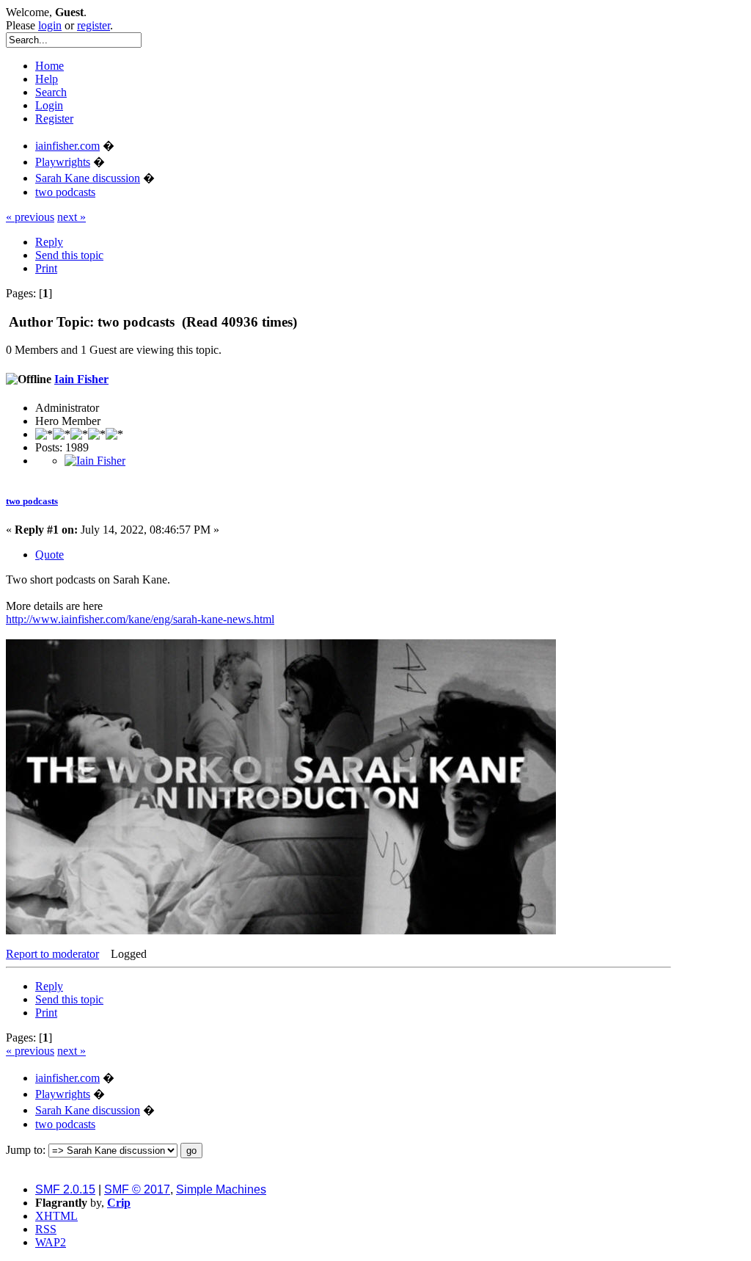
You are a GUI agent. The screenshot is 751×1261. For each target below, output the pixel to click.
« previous (30, 217)
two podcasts (32, 500)
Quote (49, 554)
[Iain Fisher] (95, 460)
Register (54, 118)
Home (49, 65)
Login (49, 105)
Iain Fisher (81, 379)
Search (51, 92)
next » (71, 217)
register (93, 25)
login (50, 25)
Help (46, 79)
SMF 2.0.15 (65, 1189)
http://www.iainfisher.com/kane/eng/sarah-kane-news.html (140, 619)
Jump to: (25, 1150)
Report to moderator (52, 954)
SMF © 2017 (137, 1189)
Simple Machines (221, 1189)
